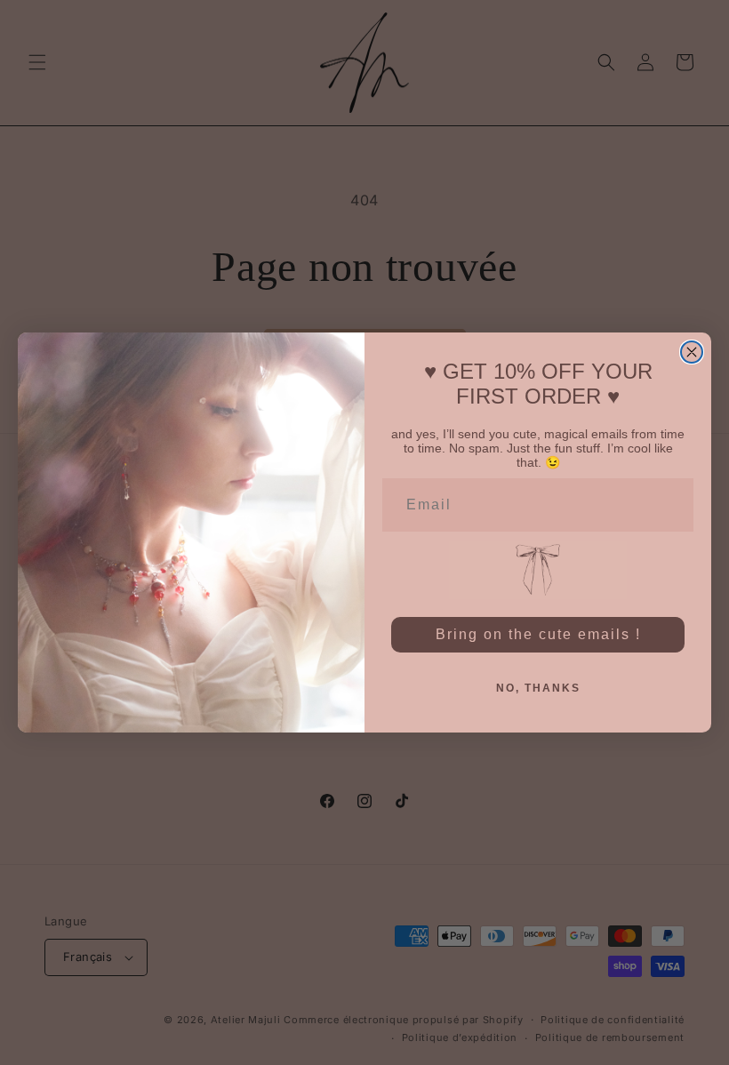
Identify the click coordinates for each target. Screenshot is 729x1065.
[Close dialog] (691, 352)
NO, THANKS (538, 688)
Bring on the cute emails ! (538, 634)
